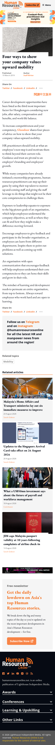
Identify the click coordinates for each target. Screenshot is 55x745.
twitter (6, 88)
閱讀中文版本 (42, 94)
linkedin (30, 88)
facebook (18, 88)
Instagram (25, 326)
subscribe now (23, 642)
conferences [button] (13, 701)
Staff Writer (28, 75)
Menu (48, 5)
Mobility (8, 361)
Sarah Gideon (9, 417)
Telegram (32, 322)
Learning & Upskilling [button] (21, 710)
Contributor (8, 507)
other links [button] (12, 719)
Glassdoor (23, 130)
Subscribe (33, 5)
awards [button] (9, 692)
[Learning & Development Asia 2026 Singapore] (27, 17)
